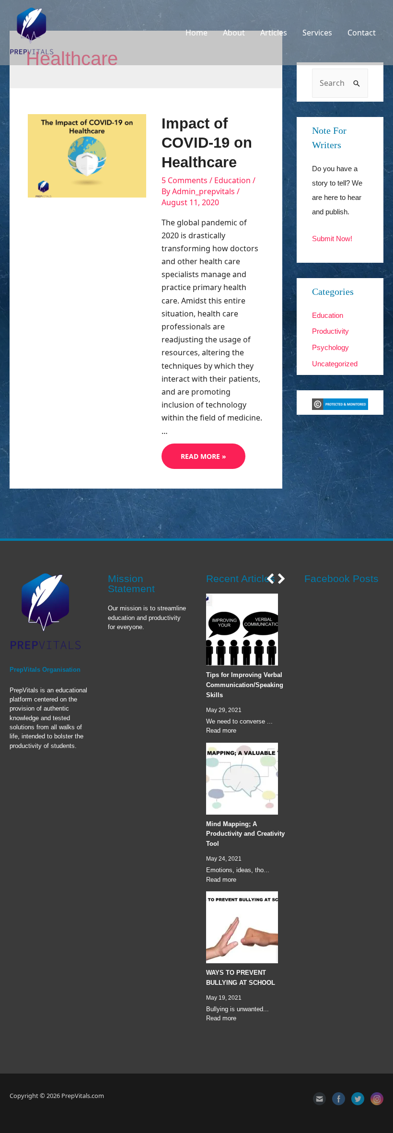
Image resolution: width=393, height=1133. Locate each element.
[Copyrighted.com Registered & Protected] (340, 403)
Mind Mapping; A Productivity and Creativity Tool (245, 834)
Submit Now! (332, 238)
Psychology (330, 347)
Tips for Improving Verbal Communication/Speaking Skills (244, 685)
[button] (270, 578)
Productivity (330, 331)
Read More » (203, 458)
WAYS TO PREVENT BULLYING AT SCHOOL (240, 977)
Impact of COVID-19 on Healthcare (207, 143)
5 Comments (185, 180)
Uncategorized (335, 364)
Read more (221, 730)
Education (232, 180)
